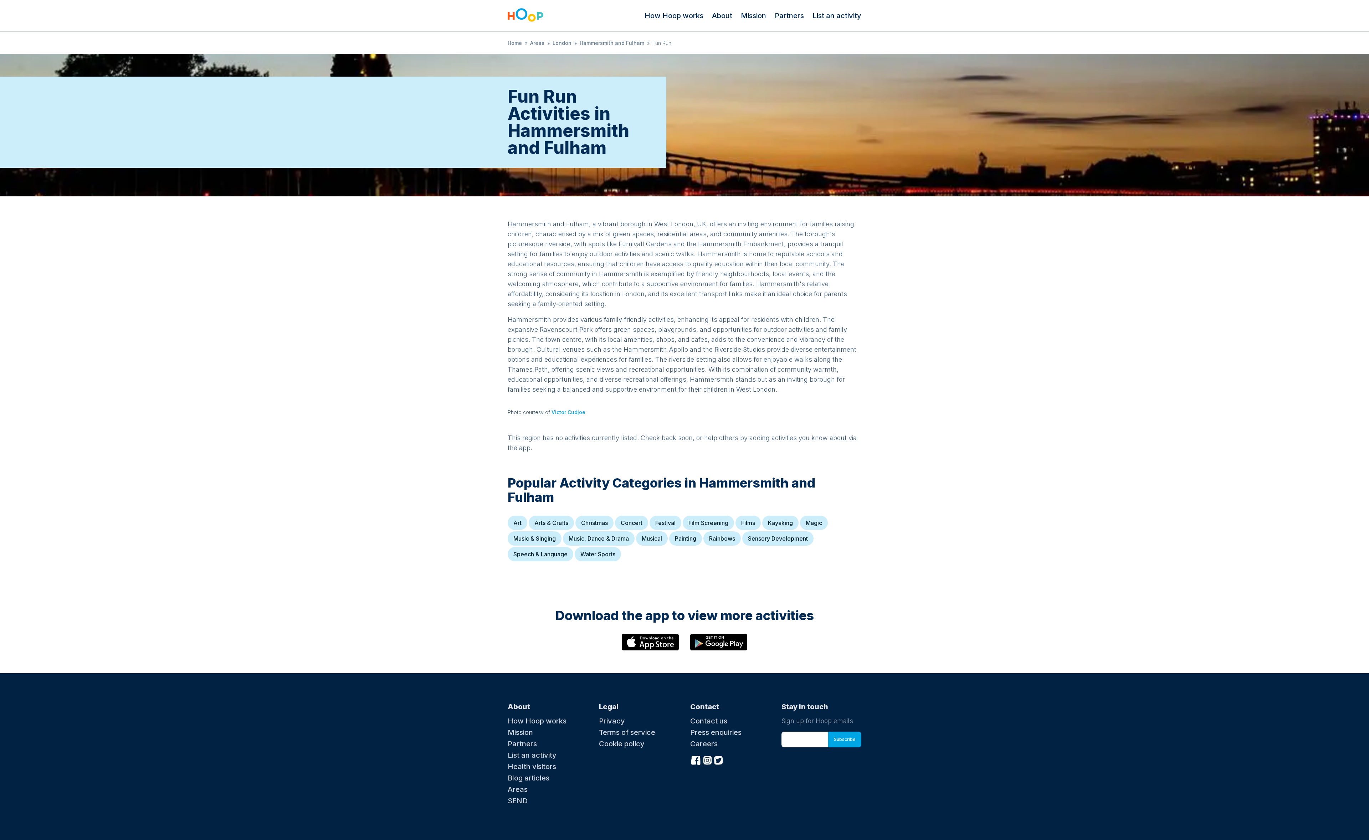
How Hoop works (674, 15)
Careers (704, 743)
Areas (537, 43)
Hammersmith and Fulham (612, 43)
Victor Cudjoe (568, 412)
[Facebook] (696, 759)
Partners (789, 15)
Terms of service (627, 732)
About (722, 15)
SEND (518, 801)
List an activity (836, 15)
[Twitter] (718, 759)
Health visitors (532, 766)
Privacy (612, 721)
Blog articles (528, 778)
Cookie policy (622, 743)
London (562, 43)
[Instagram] (707, 759)
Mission (753, 15)
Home (515, 43)
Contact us (708, 721)
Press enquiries (716, 732)
